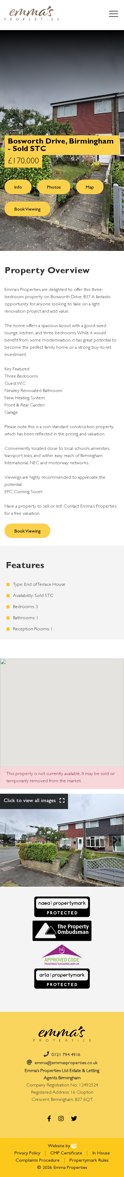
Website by (59, 1146)
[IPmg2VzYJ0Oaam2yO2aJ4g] (62, 840)
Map (90, 187)
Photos (54, 187)
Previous (10, 845)
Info (18, 187)
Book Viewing (27, 209)
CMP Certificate (66, 1153)
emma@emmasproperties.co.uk (66, 1063)
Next (116, 845)
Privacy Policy (28, 1153)
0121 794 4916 (65, 1055)
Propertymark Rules (89, 1160)
